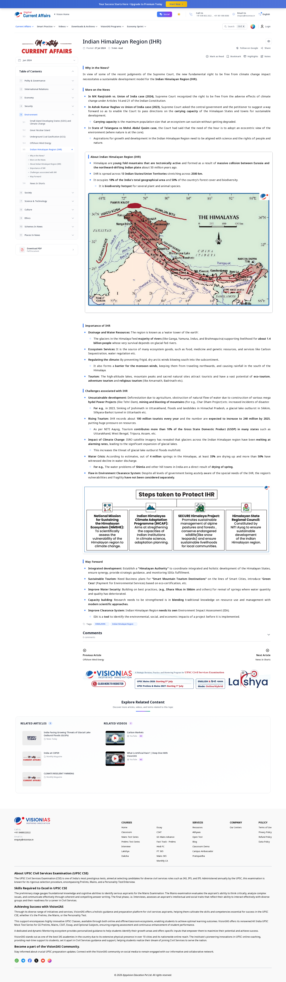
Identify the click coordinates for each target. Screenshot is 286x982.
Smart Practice (45, 26)
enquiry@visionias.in (24, 839)
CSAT (159, 832)
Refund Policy (265, 836)
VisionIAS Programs (111, 26)
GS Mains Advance (165, 836)
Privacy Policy (265, 832)
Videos (62, 26)
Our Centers (236, 827)
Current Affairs (23, 26)
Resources (197, 827)
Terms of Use (265, 827)
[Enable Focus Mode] (269, 41)
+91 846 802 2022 (204, 16)
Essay (159, 827)
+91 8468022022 (22, 832)
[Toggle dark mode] (179, 14)
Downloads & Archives (83, 26)
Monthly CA (162, 860)
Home (124, 827)
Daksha (125, 856)
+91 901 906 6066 (221, 15)
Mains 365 (162, 856)
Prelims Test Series (130, 841)
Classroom (126, 832)
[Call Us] (191, 14)
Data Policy (264, 841)
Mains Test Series (130, 836)
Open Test (197, 836)
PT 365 (160, 851)
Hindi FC (160, 846)
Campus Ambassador (202, 851)
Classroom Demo (201, 846)
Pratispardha (198, 856)
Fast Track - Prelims (166, 841)
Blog (194, 841)
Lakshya (125, 851)
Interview (125, 846)
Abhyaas (196, 832)
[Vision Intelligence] (253, 26)
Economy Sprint (135, 26)
